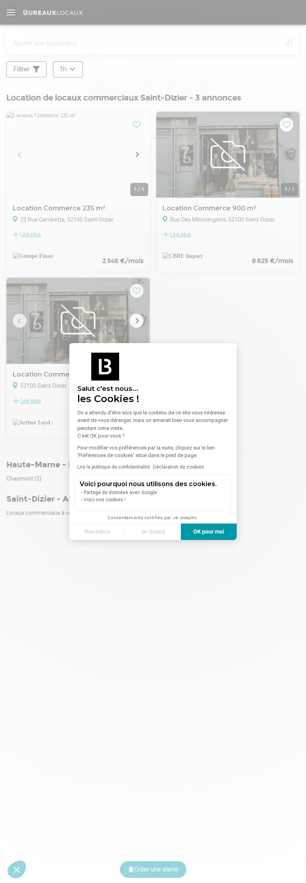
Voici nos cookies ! (105, 499)
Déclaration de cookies (178, 467)
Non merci (97, 531)
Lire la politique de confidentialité (113, 467)
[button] (16, 869)
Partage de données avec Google (120, 492)
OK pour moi (208, 531)
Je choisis (153, 531)
